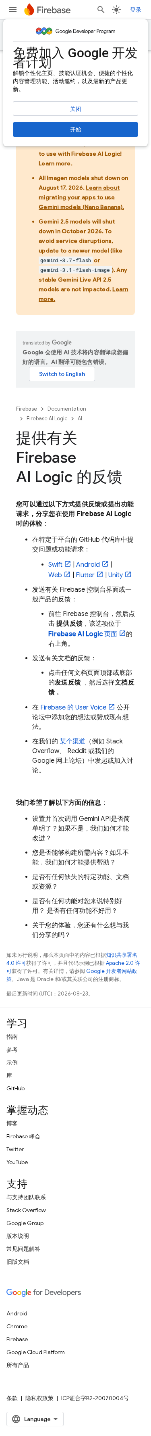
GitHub (15, 1088)
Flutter (85, 575)
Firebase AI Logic (47, 418)
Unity (115, 575)
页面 (82, 634)
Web (55, 575)
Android (88, 565)
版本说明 (17, 1236)
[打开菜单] (13, 9)
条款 (12, 1398)
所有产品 (17, 1365)
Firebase (26, 408)
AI (80, 418)
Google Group (24, 1223)
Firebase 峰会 (23, 1136)
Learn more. (55, 163)
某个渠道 (72, 741)
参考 (12, 1049)
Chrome (16, 1326)
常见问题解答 (23, 1248)
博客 (12, 1123)
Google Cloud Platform (35, 1352)
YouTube (17, 1162)
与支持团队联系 (26, 1197)
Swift (55, 565)
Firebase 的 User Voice (73, 707)
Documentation (67, 408)
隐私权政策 (39, 1398)
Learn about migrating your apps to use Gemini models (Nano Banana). (81, 197)
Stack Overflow (26, 1210)
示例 (12, 1062)
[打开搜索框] (101, 10)
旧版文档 (17, 1261)
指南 (12, 1036)
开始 (75, 129)
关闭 (75, 109)
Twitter (15, 1149)
